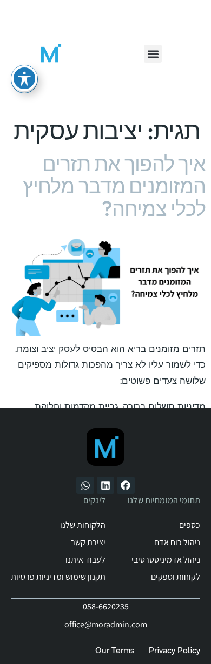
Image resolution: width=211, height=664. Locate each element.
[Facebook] (125, 485)
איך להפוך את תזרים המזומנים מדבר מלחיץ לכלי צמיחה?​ (114, 186)
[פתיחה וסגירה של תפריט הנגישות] (24, 78)
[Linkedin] (105, 485)
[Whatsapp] (85, 485)
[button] (153, 54)
